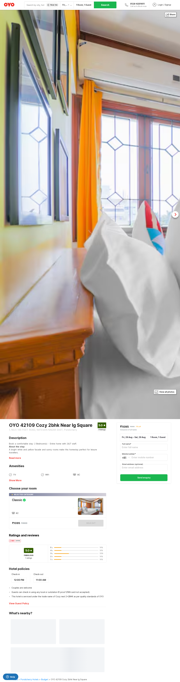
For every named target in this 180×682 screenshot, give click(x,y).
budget (44, 679)
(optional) (132, 464)
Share (173, 14)
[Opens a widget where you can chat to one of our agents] (10, 677)
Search (105, 5)
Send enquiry (143, 477)
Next (175, 214)
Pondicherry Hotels (30, 679)
